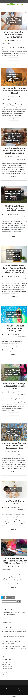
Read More (14, 59)
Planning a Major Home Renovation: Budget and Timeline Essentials (14, 150)
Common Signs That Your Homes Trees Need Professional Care (14, 445)
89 (9, 597)
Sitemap (14, 696)
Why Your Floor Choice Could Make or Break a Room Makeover (15, 34)
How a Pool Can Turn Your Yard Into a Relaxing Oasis (14, 328)
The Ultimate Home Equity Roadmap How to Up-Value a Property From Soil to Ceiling (14, 269)
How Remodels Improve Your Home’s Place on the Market (15, 90)
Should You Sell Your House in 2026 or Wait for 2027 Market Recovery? (14, 560)
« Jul (3, 674)
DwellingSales (14, 4)
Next (13, 597)
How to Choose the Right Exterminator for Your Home (14, 385)
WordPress (12, 690)
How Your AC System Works (14, 502)
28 (8, 668)
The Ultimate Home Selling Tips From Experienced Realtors (14, 208)
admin (5, 40)
